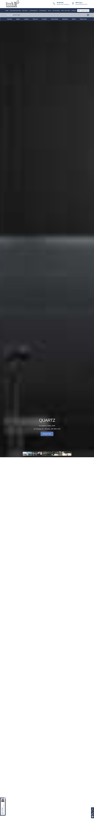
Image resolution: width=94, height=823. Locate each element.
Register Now (83, 19)
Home (6, 10)
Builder (74, 19)
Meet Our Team (65, 10)
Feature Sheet (54, 19)
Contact (73, 10)
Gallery (18, 19)
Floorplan (44, 19)
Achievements (34, 10)
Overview (9, 19)
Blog (49, 10)
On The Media (56, 10)
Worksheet (65, 19)
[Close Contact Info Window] (5, 798)
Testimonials (43, 10)
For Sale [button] (24, 10)
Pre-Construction (15, 10)
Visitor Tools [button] (84, 10)
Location (26, 19)
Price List (35, 19)
